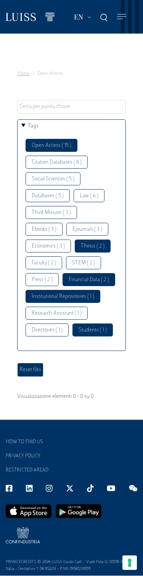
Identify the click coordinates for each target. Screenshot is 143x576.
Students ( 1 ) (93, 330)
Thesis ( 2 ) (92, 246)
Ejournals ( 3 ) (87, 229)
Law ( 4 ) (89, 196)
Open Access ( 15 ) (51, 145)
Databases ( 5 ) (48, 196)
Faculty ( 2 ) (44, 263)
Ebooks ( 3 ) (44, 229)
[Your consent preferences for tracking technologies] (129, 562)
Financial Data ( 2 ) (89, 280)
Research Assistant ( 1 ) (57, 313)
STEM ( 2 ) (83, 263)
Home (23, 73)
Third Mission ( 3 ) (51, 213)
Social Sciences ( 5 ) (53, 179)
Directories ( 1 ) (47, 330)
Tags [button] (33, 126)
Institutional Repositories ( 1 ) (63, 296)
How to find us (24, 442)
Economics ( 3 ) (48, 246)
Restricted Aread (27, 470)
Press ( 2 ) (42, 280)
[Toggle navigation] (121, 17)
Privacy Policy (23, 456)
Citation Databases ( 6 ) (57, 162)
